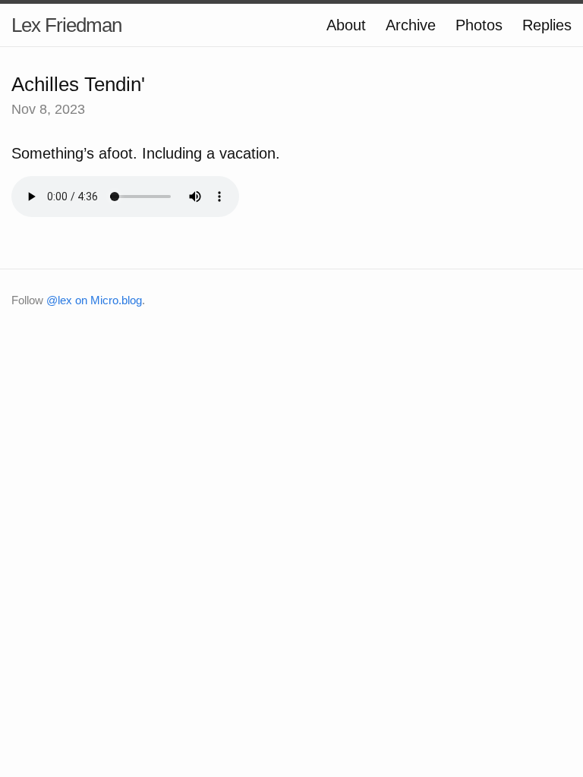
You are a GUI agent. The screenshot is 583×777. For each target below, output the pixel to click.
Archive (411, 25)
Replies (547, 25)
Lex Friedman (66, 25)
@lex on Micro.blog (94, 300)
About (346, 25)
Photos (479, 25)
